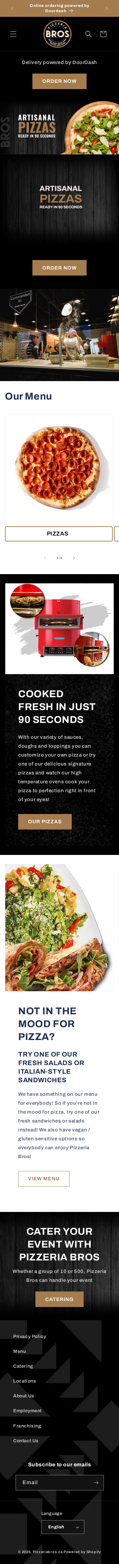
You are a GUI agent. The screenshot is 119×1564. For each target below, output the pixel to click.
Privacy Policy (29, 1336)
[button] (13, 34)
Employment (27, 1410)
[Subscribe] (96, 1482)
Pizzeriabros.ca (48, 1552)
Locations (24, 1381)
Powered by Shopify (82, 1552)
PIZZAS (57, 534)
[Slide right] (74, 558)
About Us (23, 1395)
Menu (19, 1351)
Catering (23, 1366)
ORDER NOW (59, 81)
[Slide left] (45, 558)
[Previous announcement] (12, 8)
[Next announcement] (106, 8)
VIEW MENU (44, 1178)
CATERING (59, 1299)
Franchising (27, 1425)
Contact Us (26, 1440)
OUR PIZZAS (45, 821)
